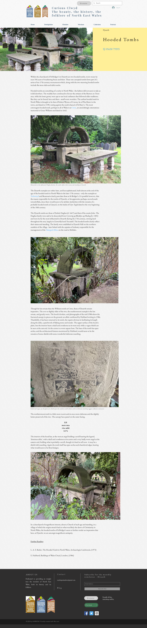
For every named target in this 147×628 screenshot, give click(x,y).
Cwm (74, 107)
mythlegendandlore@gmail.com (66, 580)
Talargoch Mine (52, 230)
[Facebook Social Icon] (86, 613)
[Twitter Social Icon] (91, 613)
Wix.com (56, 621)
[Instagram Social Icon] (97, 613)
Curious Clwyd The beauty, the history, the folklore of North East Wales (77, 11)
